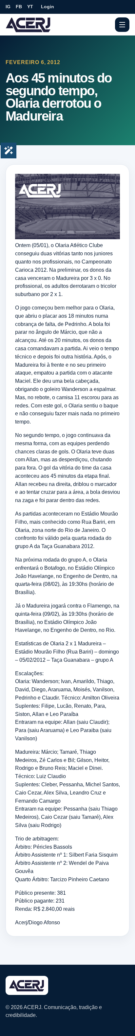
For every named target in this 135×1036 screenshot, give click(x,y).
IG (8, 6)
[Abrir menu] (122, 24)
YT (30, 6)
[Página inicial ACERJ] (28, 24)
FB (19, 6)
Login (47, 6)
